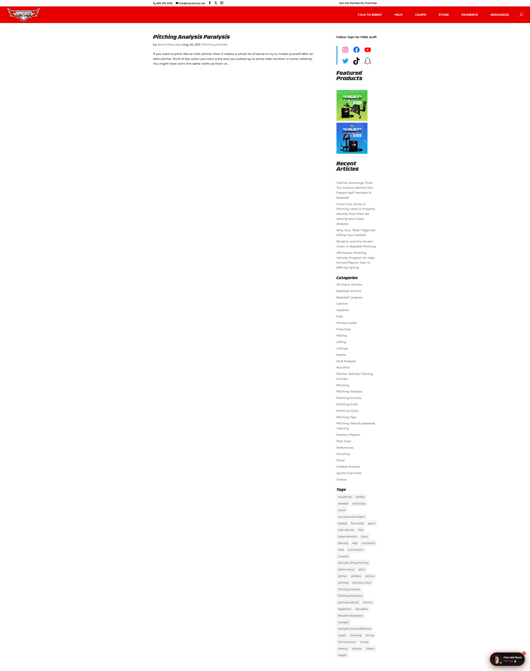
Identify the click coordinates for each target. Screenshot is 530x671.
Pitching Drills (347, 404)
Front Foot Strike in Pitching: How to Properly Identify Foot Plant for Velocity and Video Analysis (355, 214)
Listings (342, 348)
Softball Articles (348, 467)
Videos (341, 479)
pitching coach (362, 582)
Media (341, 355)
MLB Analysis (346, 361)
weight (342, 655)
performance (346, 569)
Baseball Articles (348, 291)
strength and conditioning (354, 628)
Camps (420, 15)
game (371, 523)
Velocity (357, 648)
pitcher (342, 576)
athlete (360, 496)
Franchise (343, 329)
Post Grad (343, 441)
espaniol (342, 310)
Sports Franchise (348, 473)
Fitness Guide (346, 323)
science (367, 602)
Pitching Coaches (349, 589)
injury (364, 536)
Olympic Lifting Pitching (353, 562)
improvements (347, 536)
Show (340, 460)
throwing (355, 635)
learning (343, 543)
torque (364, 641)
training (343, 648)
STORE (444, 15)
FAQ (339, 316)
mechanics (368, 543)
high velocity (346, 529)
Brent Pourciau (169, 44)
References (344, 447)
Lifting (341, 342)
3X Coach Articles (349, 284)
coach (342, 510)
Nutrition (343, 367)
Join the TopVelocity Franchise (358, 3)
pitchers (356, 576)
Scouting (343, 454)
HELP (398, 15)
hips (360, 529)
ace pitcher (345, 496)
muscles (343, 556)
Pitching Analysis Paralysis (191, 37)
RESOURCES (499, 15)
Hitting (341, 335)
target (342, 635)
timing (370, 635)
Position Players (348, 435)
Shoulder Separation (350, 615)
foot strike (357, 523)
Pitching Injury (347, 411)
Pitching (342, 385)
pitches (370, 576)
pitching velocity (348, 602)
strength (343, 622)
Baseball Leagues (349, 297)
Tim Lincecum (347, 641)
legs (354, 543)
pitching (343, 582)
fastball (342, 523)
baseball (343, 503)
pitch (362, 569)
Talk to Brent (370, 15)
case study (359, 503)
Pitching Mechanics (350, 595)
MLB (341, 549)
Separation (344, 608)
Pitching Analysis (349, 391)
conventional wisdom (351, 516)
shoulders (361, 608)
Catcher (342, 303)
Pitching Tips (346, 417)
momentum (355, 549)
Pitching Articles (215, 44)
